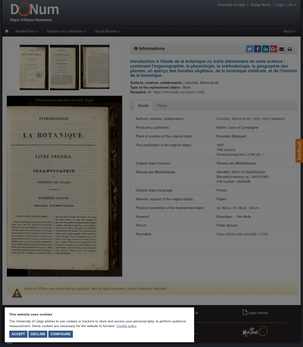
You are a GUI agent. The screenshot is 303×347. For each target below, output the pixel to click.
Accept (18, 334)
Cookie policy (126, 326)
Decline (38, 334)
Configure (61, 334)
